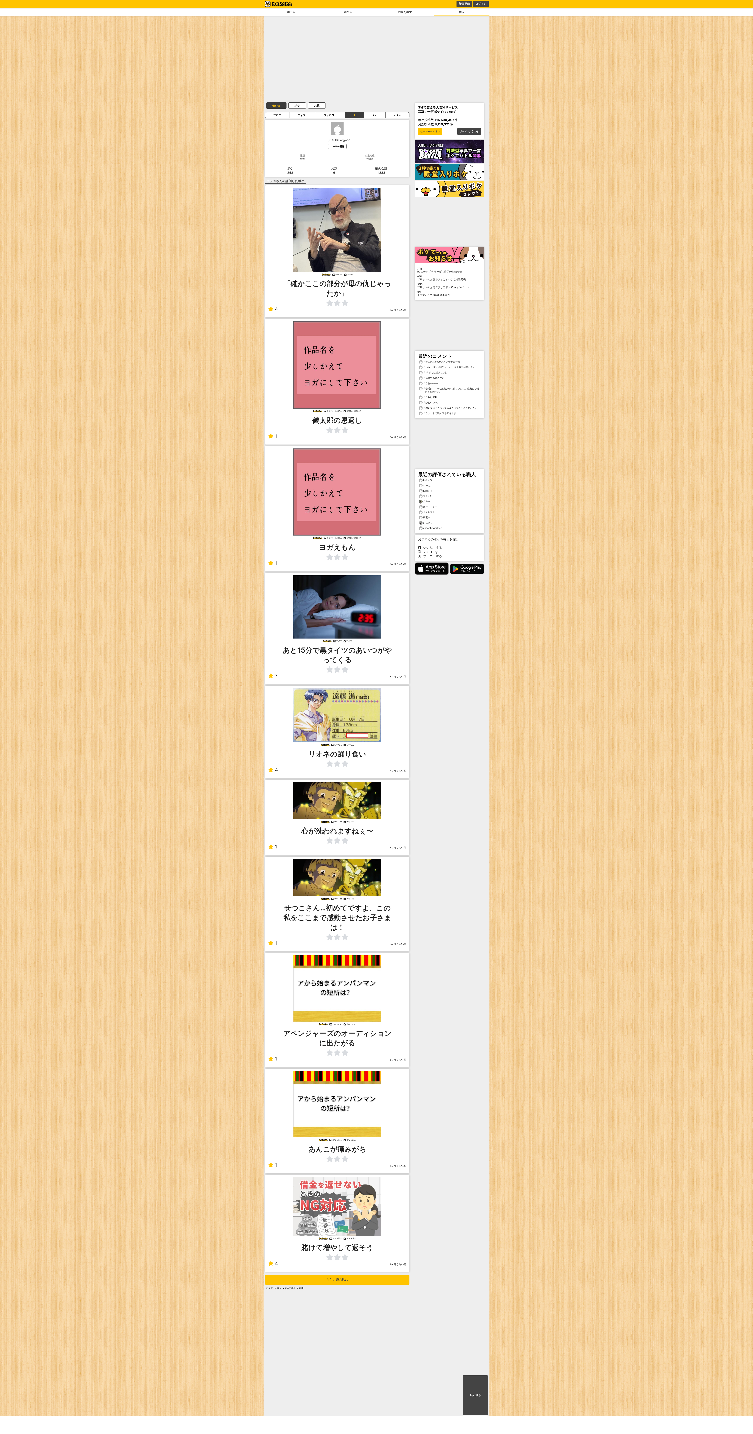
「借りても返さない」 (435, 377)
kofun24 (427, 480)
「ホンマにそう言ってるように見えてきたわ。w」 (450, 407)
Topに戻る (475, 1395)
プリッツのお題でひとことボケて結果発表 (441, 278)
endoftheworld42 (432, 528)
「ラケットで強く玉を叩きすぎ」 (440, 413)
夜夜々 (426, 517)
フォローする (431, 552)
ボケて (269, 1287)
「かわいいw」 (431, 402)
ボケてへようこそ (469, 131)
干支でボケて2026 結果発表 (433, 294)
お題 (317, 105)
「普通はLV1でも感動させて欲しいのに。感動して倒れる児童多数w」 (451, 390)
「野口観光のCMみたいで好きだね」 (442, 361)
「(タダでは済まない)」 (435, 372)
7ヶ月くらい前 (398, 676)
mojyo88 (290, 1287)
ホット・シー (430, 506)
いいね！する (431, 547)
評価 (301, 1287)
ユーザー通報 (337, 146)
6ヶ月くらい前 (397, 310)
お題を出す (405, 12)
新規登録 (464, 3)
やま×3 (427, 496)
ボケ (297, 105)
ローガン (428, 485)
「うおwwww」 (431, 383)
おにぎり (428, 522)
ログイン (480, 3)
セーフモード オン (430, 131)
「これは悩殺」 (431, 397)
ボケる (348, 12)
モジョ (276, 105)
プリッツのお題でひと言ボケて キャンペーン (443, 286)
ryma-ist (427, 490)
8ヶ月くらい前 (397, 1059)
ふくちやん (429, 512)
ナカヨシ (428, 501)
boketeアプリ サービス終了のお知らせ (439, 270)
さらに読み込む (337, 1279)
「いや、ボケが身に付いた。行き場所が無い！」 (449, 367)
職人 (462, 12)
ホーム (291, 12)
